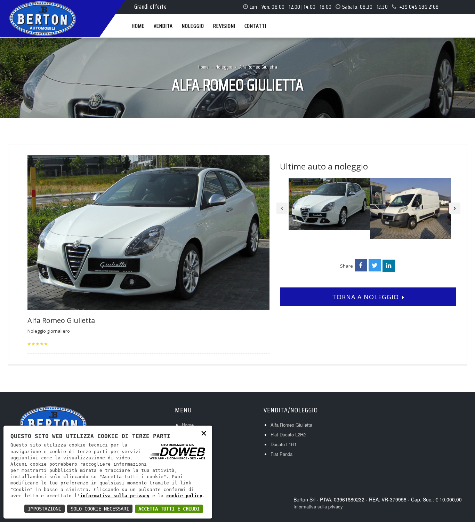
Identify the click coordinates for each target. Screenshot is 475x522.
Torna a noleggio (365, 297)
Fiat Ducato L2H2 (288, 434)
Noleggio (224, 67)
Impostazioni (44, 509)
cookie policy (184, 495)
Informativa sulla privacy (318, 506)
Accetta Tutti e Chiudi (169, 509)
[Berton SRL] (15, 6)
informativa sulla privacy (115, 495)
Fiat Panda (281, 454)
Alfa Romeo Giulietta (291, 424)
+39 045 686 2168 (419, 6)
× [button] (204, 433)
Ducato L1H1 (284, 444)
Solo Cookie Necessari (100, 509)
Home (203, 67)
